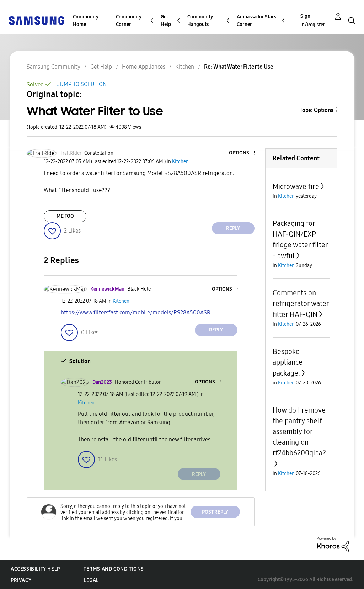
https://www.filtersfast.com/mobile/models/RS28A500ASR (135, 312)
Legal (91, 580)
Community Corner (128, 20)
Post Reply (215, 512)
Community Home (85, 20)
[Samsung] (36, 20)
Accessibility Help (35, 569)
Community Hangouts (200, 20)
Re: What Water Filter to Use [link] (238, 66)
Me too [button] (65, 216)
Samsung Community (53, 66)
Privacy (21, 580)
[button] (242, 153)
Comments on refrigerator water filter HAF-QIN (301, 303)
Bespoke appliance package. (288, 362)
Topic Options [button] (316, 110)
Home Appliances (143, 66)
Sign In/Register (312, 20)
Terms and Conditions (114, 569)
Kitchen (184, 66)
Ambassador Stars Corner (256, 20)
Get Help (166, 20)
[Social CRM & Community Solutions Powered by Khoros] (333, 544)
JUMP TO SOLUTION (82, 84)
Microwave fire (296, 186)
